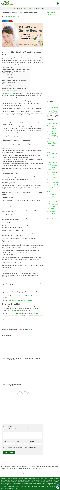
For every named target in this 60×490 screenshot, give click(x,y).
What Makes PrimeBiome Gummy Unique (12, 72)
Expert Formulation (9, 74)
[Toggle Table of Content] (27, 68)
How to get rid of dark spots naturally (12, 90)
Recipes (30, 8)
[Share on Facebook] (4, 21)
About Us (44, 8)
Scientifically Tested (9, 77)
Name (5, 441)
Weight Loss (37, 8)
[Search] (58, 3)
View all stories (54, 107)
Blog (15, 8)
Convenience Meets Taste (11, 75)
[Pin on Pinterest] (25, 392)
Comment (5, 430)
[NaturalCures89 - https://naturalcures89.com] (15, 3)
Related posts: (8, 85)
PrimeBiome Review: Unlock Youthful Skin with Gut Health (16, 86)
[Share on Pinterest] (11, 21)
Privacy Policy (27, 473)
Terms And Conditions (18, 473)
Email (18, 441)
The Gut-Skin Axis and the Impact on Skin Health (14, 71)
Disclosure (3, 473)
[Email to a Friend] (22, 392)
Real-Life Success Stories (9, 82)
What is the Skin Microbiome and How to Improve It (14, 88)
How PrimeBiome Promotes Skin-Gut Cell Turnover (14, 80)
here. (32, 329)
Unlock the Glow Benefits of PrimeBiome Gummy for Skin (16, 69)
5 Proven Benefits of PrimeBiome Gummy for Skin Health (16, 78)
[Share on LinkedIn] (27, 392)
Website (32, 441)
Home (18, 8)
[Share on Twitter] (7, 21)
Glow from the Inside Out (9, 83)
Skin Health (23, 8)
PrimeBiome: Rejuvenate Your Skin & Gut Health (20, 300)
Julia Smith (16, 16)
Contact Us (9, 473)
